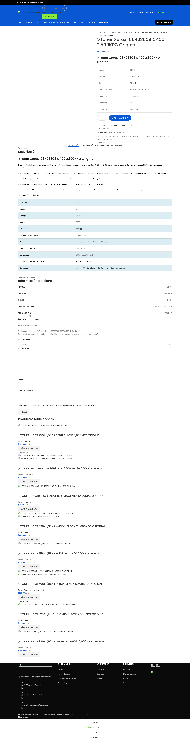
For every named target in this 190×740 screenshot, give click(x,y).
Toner (106, 32)
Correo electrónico (26, 390)
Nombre (22, 379)
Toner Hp (27, 441)
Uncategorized (38, 590)
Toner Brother (29, 474)
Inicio (99, 32)
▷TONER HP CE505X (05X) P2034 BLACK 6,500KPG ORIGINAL (60, 584)
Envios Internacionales (67, 678)
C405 (108, 136)
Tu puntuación (24, 339)
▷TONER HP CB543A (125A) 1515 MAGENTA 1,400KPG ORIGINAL (61, 496)
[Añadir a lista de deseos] (28, 430)
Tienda (60, 669)
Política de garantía (65, 683)
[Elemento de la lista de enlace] (35, 696)
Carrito (126, 678)
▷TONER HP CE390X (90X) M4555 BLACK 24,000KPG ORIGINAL (61, 526)
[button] (29, 448)
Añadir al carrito (120, 118)
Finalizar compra (129, 674)
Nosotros (101, 669)
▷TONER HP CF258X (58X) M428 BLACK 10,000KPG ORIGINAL (60, 554)
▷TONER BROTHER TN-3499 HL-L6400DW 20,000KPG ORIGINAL (62, 469)
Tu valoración (24, 348)
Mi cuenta (127, 669)
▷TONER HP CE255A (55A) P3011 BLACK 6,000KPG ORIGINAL (59, 435)
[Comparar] (21, 430)
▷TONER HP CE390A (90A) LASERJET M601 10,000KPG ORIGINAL (62, 641)
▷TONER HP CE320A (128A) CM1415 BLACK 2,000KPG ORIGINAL (61, 614)
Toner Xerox (116, 32)
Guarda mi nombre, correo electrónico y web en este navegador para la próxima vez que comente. (57, 405)
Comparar (127, 683)
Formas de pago (64, 674)
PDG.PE (65, 715)
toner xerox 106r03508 (121, 136)
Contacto (101, 674)
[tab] (74, 145)
